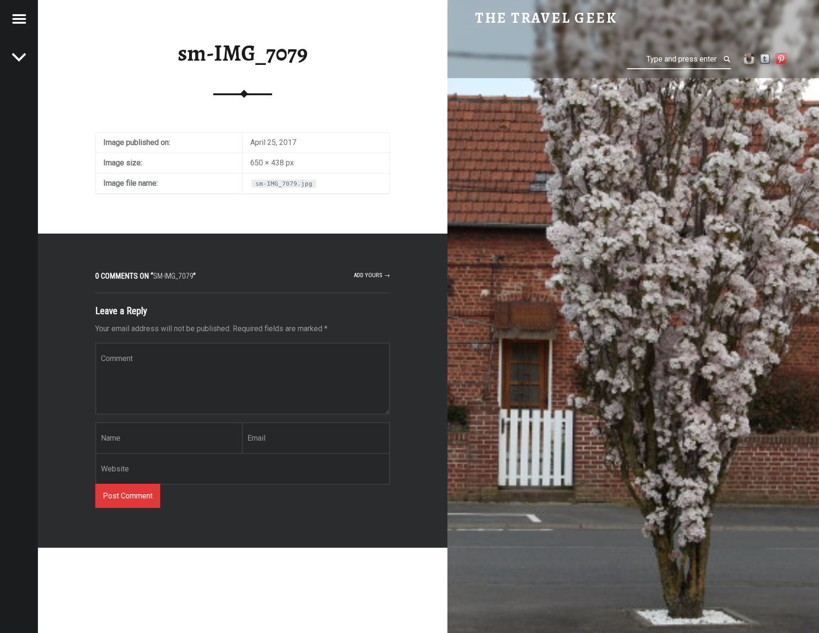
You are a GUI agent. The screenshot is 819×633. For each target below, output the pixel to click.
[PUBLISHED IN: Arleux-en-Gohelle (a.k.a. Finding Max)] (19, 57)
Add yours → (372, 275)
